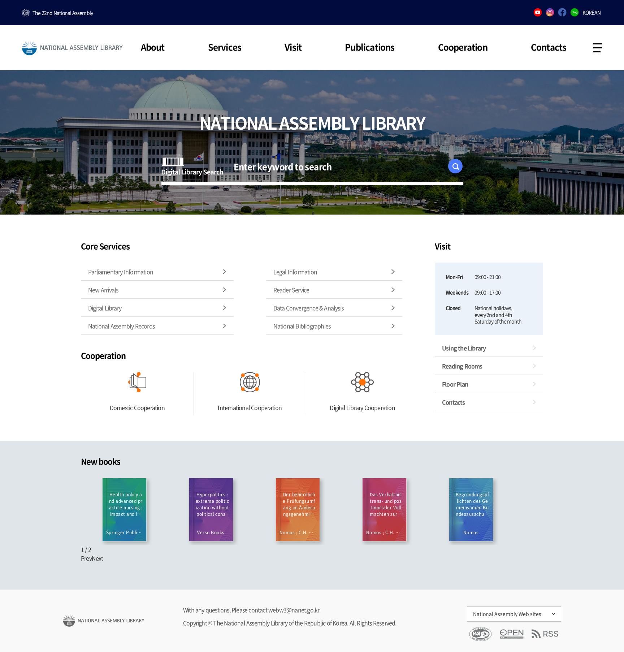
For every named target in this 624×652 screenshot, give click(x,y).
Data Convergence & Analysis (308, 307)
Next (97, 558)
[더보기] (131, 459)
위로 (597, 603)
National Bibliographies (302, 325)
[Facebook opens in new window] (562, 13)
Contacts (549, 46)
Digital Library (104, 307)
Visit (293, 46)
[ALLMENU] (597, 47)
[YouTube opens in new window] (537, 13)
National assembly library (72, 48)
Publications (369, 46)
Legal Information (295, 271)
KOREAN (591, 12)
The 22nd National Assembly (62, 12)
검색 (456, 168)
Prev (86, 558)
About (153, 46)
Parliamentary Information (120, 271)
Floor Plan (455, 384)
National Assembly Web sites (507, 613)
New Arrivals (103, 289)
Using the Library (464, 348)
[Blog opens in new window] (574, 13)
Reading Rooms (462, 366)
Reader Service (291, 289)
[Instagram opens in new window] (550, 13)
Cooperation (463, 46)
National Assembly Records (121, 325)
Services (225, 46)
